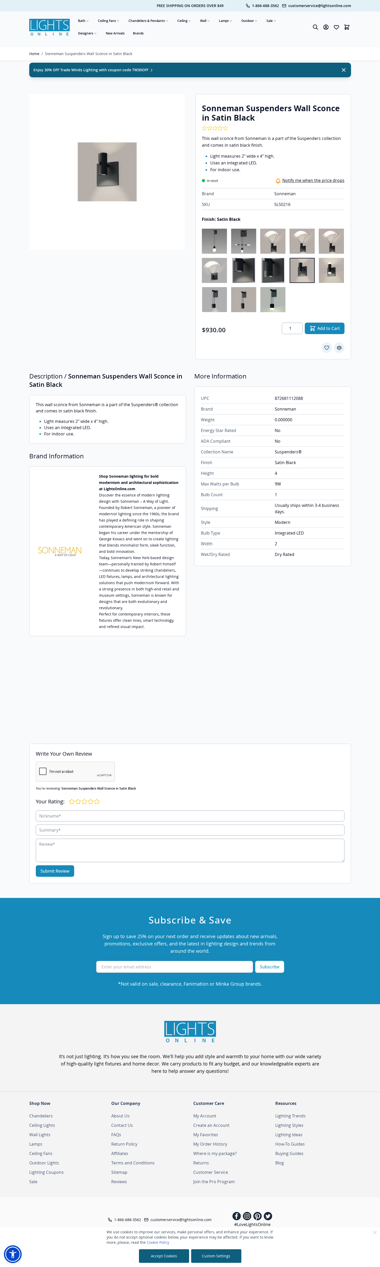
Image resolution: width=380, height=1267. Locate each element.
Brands (138, 33)
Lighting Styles (289, 1125)
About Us (120, 1116)
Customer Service (210, 1172)
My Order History (210, 1144)
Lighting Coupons (46, 1172)
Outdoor (247, 21)
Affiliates (119, 1153)
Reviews (119, 1182)
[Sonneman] (60, 551)
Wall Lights (39, 1135)
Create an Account (211, 1125)
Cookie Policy (158, 1242)
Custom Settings (216, 1255)
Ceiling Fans (107, 21)
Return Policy (124, 1144)
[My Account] (326, 27)
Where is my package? (215, 1153)
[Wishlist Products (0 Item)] (336, 27)
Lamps (224, 21)
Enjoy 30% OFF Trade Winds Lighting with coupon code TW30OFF (91, 69)
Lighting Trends (290, 1116)
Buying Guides (289, 1153)
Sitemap (119, 1172)
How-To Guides (290, 1144)
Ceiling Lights (42, 1125)
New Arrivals (115, 33)
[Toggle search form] (315, 27)
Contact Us (122, 1125)
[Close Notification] (344, 70)
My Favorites (205, 1135)
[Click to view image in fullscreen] (107, 172)
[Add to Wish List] (326, 347)
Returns (201, 1163)
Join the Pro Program (214, 1182)
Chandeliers (41, 1116)
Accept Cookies (164, 1255)
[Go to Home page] (49, 27)
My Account (204, 1116)
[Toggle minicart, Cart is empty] (347, 27)
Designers (85, 33)
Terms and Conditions (133, 1163)
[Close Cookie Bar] (375, 1232)
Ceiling (182, 21)
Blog (279, 1163)
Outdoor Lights (44, 1163)
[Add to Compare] (339, 347)
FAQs (116, 1135)
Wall (203, 21)
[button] (12, 1254)
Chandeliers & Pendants (146, 21)
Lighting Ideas (288, 1135)
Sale (269, 21)
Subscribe (269, 967)
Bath (81, 21)
